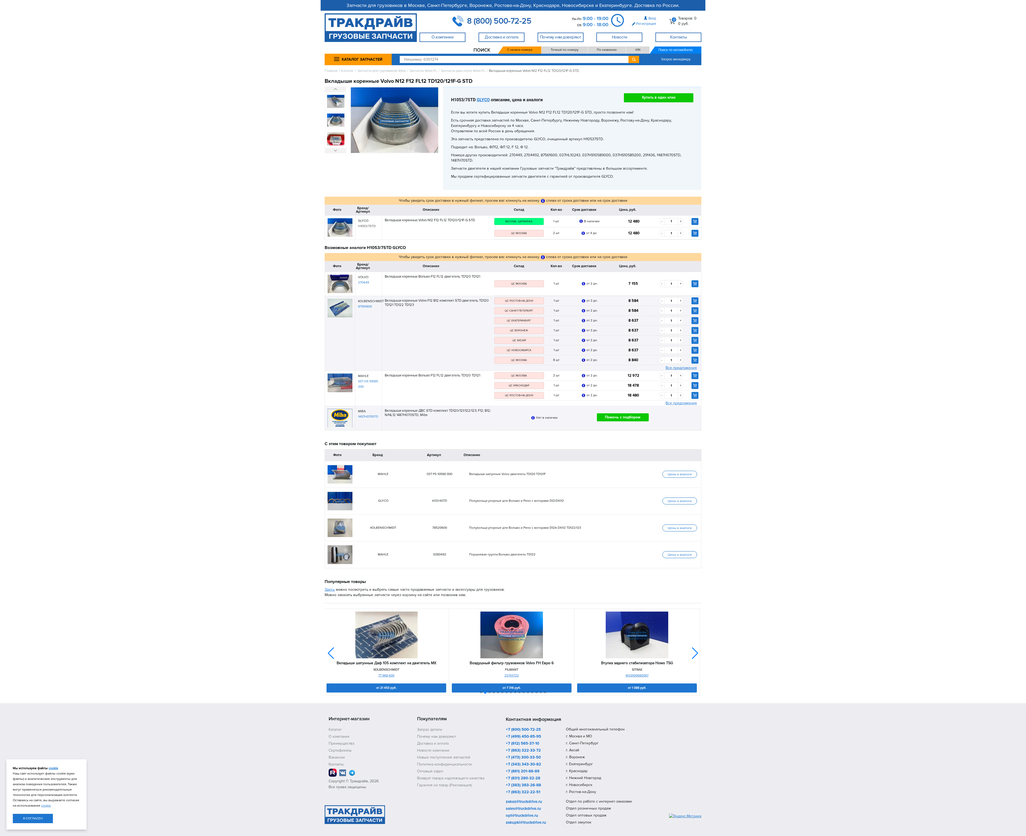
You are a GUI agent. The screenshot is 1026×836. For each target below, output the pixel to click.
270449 (363, 283)
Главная (331, 71)
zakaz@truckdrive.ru (524, 801)
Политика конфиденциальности (444, 764)
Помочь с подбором (622, 417)
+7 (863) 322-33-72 (523, 750)
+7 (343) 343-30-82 (523, 764)
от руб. (386, 688)
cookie (53, 768)
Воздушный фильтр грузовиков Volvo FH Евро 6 (512, 663)
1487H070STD (368, 417)
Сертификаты (340, 750)
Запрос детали (429, 729)
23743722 (511, 676)
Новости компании (433, 750)
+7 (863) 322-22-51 (523, 792)
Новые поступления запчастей (443, 757)
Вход (652, 18)
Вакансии (337, 757)
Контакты (336, 764)
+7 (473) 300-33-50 (523, 757)
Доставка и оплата (433, 743)
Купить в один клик (658, 97)
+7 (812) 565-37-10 (522, 743)
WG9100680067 (636, 676)
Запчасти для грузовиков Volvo (381, 71)
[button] (695, 653)
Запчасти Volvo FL (423, 71)
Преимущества (341, 743)
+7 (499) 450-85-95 (523, 736)
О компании (339, 736)
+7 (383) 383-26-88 (523, 785)
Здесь (330, 589)
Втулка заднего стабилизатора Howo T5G (637, 663)
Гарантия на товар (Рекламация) (444, 785)
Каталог (347, 71)
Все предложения (681, 367)
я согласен (33, 818)
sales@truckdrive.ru (523, 808)
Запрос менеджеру (675, 59)
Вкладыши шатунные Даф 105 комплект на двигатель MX (386, 663)
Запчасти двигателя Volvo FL (463, 71)
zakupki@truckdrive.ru (526, 822)
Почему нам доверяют (436, 736)
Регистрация (646, 24)
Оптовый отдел (430, 771)
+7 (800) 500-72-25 (523, 729)
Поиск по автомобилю (675, 50)
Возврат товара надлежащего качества (450, 778)
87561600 (365, 307)
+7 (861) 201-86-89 (522, 771)
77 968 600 (386, 676)
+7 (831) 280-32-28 (523, 778)
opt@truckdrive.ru (522, 815)
